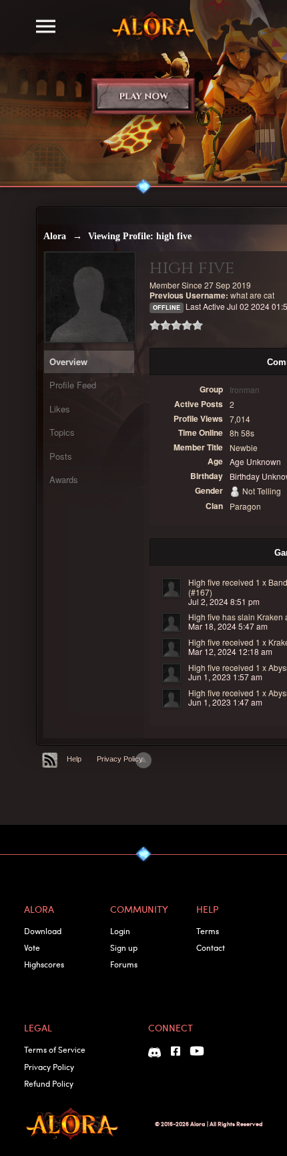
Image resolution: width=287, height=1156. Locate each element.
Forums (123, 964)
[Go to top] (143, 760)
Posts (60, 456)
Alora (54, 236)
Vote (32, 947)
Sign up (123, 947)
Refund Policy (48, 1083)
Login (120, 931)
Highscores (44, 964)
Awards (63, 479)
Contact (210, 947)
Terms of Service (54, 1049)
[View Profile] (172, 588)
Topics (62, 432)
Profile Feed (72, 384)
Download (42, 931)
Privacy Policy (120, 759)
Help (74, 759)
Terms (207, 931)
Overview (68, 361)
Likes (59, 408)
